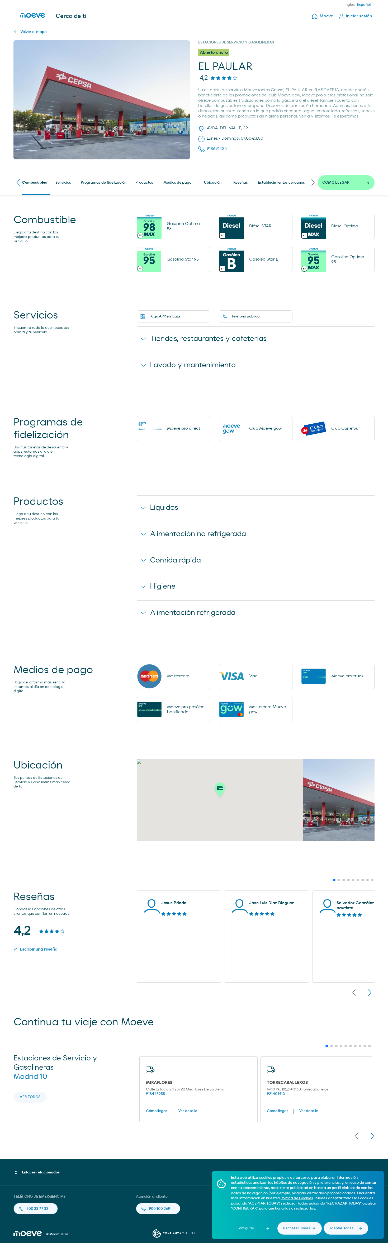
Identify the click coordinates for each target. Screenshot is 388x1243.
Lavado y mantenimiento (193, 365)
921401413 (276, 1094)
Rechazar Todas (296, 1228)
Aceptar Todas (341, 1228)
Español (364, 5)
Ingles (349, 5)
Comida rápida (175, 560)
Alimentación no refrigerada (198, 534)
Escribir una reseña (39, 949)
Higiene (163, 586)
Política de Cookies (297, 1198)
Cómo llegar (156, 1111)
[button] (220, 791)
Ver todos (30, 1097)
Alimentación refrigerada (192, 612)
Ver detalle (187, 1111)
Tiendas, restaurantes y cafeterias (208, 338)
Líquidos (164, 507)
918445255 (155, 1094)
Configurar (245, 1228)
